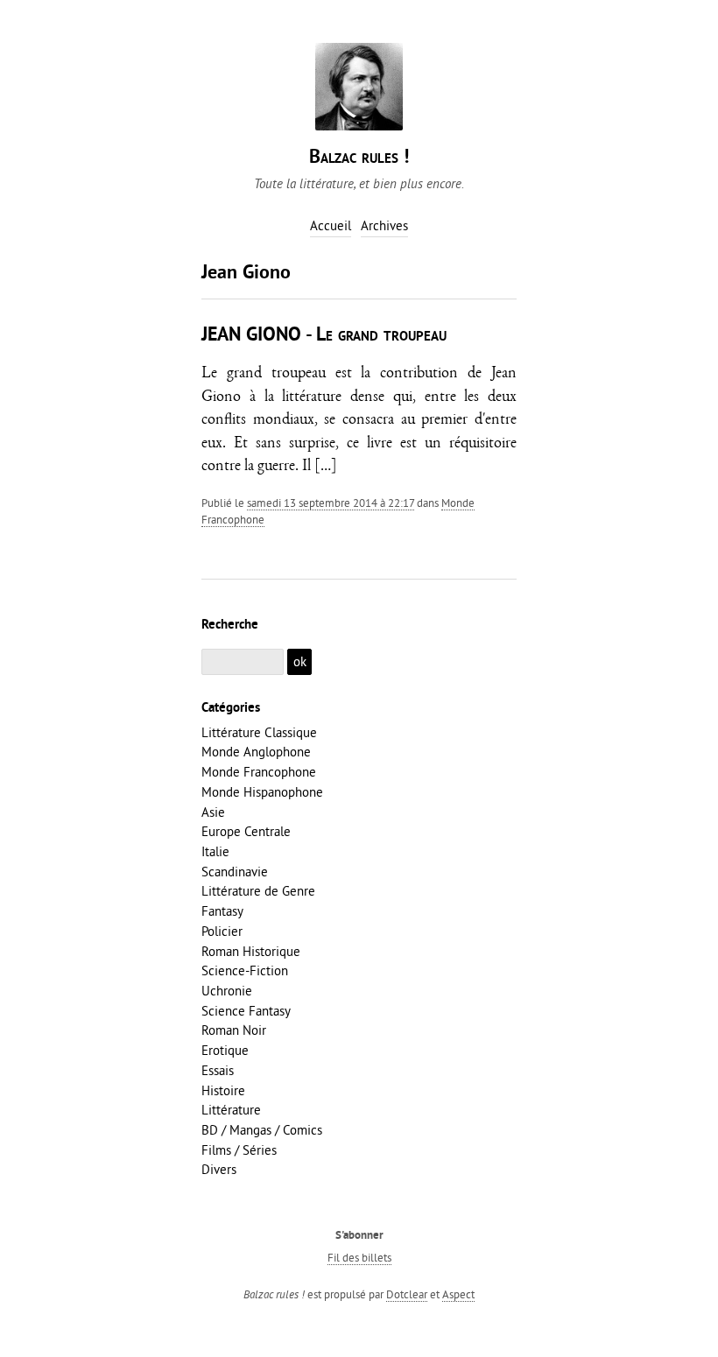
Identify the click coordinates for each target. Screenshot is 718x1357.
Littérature (231, 1109)
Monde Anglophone (256, 751)
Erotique (225, 1050)
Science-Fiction (244, 970)
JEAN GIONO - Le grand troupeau (324, 336)
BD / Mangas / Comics (261, 1129)
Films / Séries (239, 1150)
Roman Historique (250, 951)
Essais (217, 1070)
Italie (215, 851)
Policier (222, 931)
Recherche (229, 625)
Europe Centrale (246, 831)
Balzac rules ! (359, 158)
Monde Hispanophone (262, 792)
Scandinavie (234, 871)
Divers (218, 1169)
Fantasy (222, 911)
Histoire (223, 1090)
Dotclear (406, 1294)
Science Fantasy (246, 1010)
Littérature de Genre (258, 890)
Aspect (458, 1294)
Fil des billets (359, 1257)
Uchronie (226, 990)
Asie (213, 812)
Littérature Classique (259, 732)
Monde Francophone (258, 771)
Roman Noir (233, 1030)
